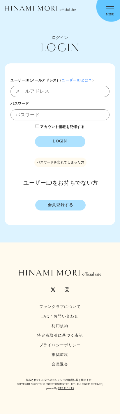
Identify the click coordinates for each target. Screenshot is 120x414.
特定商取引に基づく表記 (60, 335)
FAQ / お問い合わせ (60, 316)
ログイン (60, 37)
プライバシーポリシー (60, 345)
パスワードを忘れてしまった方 (60, 162)
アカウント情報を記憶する (61, 127)
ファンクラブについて (60, 306)
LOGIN (60, 141)
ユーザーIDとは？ (77, 80)
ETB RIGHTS (66, 388)
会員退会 (60, 364)
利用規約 (60, 326)
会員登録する (60, 205)
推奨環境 (60, 354)
